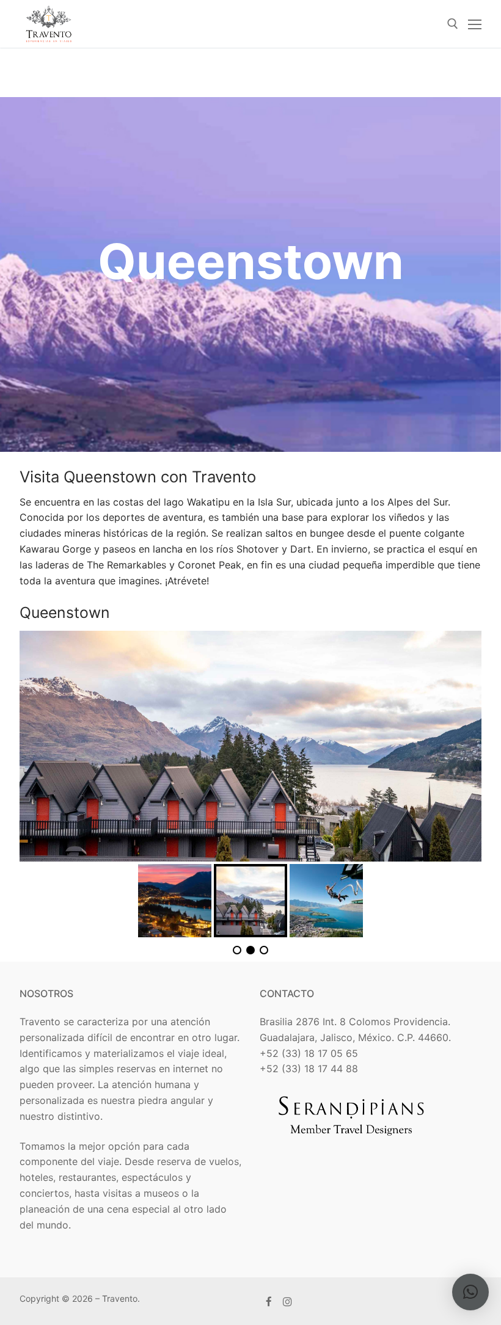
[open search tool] (452, 23)
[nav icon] (474, 24)
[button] (470, 1292)
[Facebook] (269, 1301)
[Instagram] (288, 1301)
